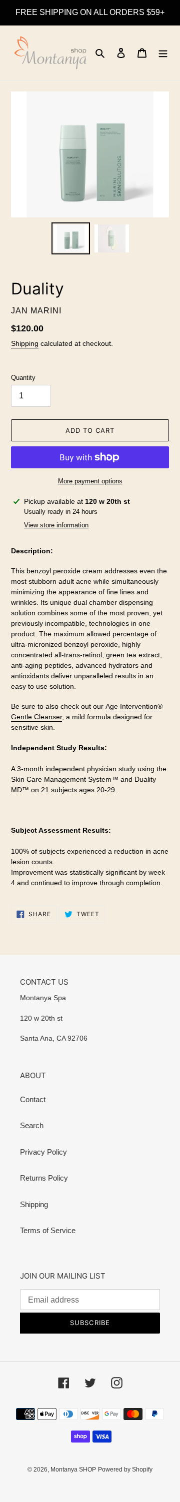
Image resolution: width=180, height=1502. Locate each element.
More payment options (90, 481)
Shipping (24, 343)
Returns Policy (44, 1178)
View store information (56, 525)
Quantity (23, 377)
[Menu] (163, 52)
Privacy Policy (43, 1152)
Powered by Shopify (125, 1469)
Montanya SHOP (73, 1469)
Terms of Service (48, 1230)
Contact (33, 1099)
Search (32, 1125)
